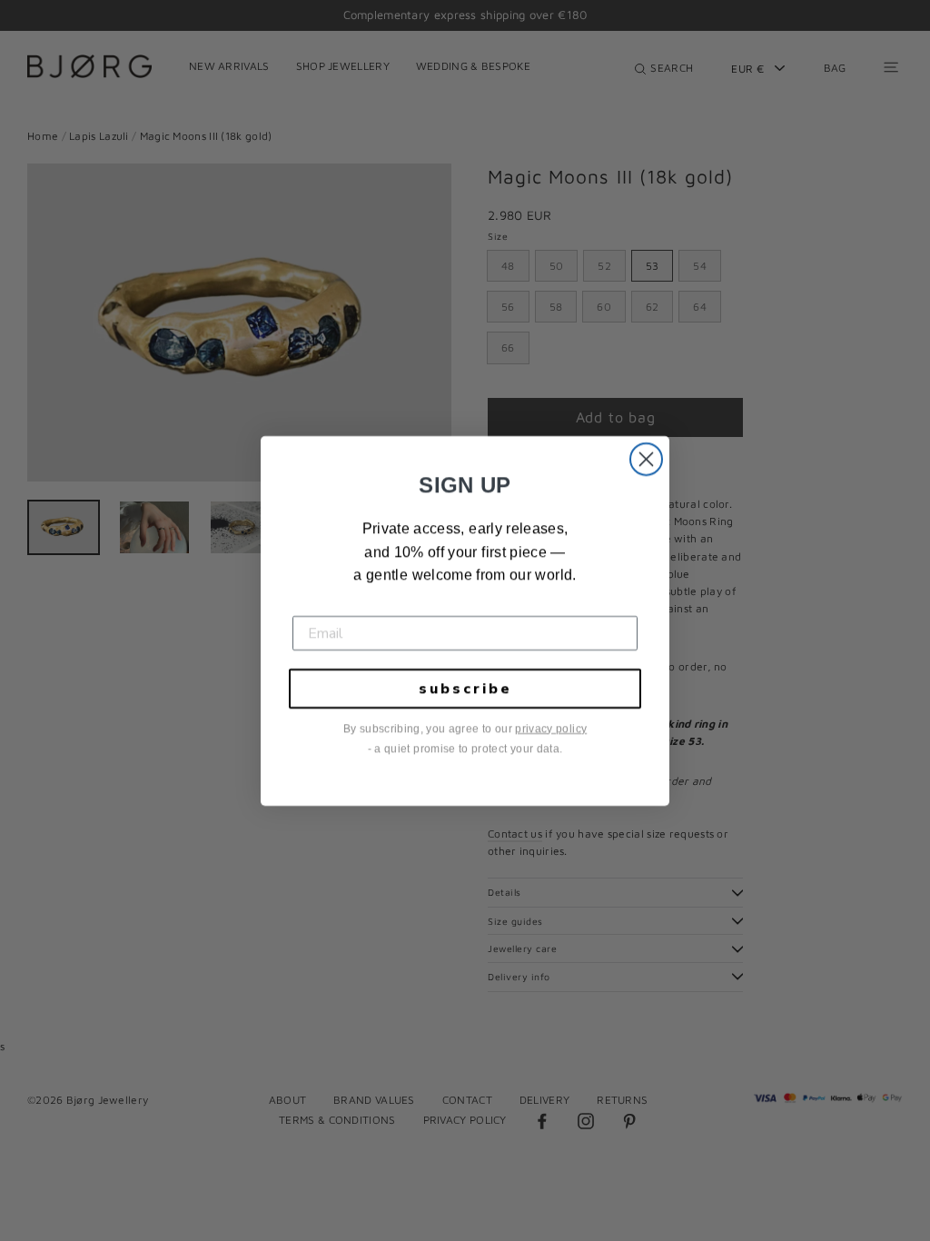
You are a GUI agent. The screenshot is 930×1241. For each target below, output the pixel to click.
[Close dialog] (646, 459)
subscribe (465, 689)
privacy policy (551, 728)
